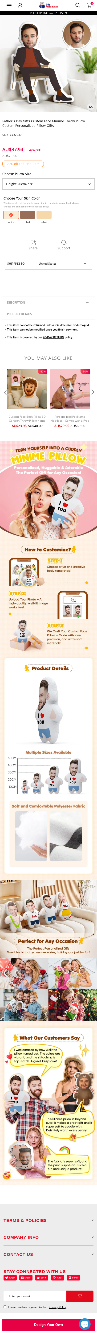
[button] (4, 401)
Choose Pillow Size (16, 174)
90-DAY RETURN (53, 337)
